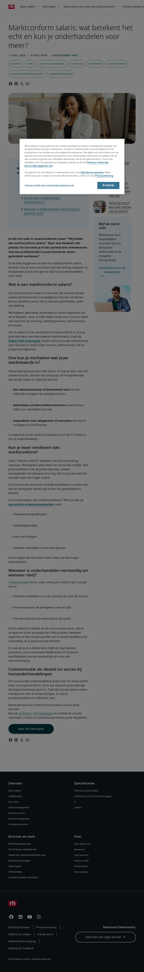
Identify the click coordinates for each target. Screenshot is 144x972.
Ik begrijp (108, 185)
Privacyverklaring (104, 176)
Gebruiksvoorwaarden (92, 172)
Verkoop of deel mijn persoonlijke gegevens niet (49, 186)
